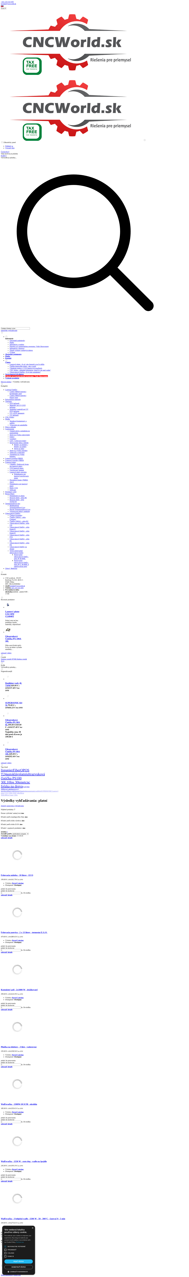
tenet (21, 782)
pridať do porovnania (8, 889)
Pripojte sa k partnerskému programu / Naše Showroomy (29, 346)
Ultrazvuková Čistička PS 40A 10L (12, 751)
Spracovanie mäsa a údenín (19, 443)
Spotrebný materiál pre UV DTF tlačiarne (19, 410)
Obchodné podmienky (17, 340)
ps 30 (14, 782)
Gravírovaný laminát (17, 470)
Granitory (13, 439)
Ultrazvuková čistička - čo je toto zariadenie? (25, 372)
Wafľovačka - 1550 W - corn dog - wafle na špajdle (24, 1161)
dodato (25, 791)
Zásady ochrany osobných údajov (21, 350)
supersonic (31, 791)
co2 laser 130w (12, 795)
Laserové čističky (11, 390)
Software (13, 490)
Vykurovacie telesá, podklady (20, 511)
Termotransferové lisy (12, 504)
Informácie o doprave (17, 348)
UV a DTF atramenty (17, 413)
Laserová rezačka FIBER (14, 458)
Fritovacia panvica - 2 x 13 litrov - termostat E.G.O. (24, 932)
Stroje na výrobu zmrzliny (19, 450)
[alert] (18, 1250)
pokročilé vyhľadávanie (9, 330)
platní (23, 774)
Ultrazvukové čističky (12, 513)
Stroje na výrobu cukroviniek (20, 435)
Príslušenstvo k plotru (17, 496)
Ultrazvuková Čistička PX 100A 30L (13, 638)
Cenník (3, 657)
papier (8, 770)
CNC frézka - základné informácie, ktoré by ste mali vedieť (30, 370)
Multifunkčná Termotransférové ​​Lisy (17, 506)
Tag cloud (4, 767)
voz (36, 791)
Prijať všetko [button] (18, 1261)
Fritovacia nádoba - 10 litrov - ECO (17, 875)
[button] (2, 6)
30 (20, 836)
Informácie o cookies (17, 344)
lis (2, 770)
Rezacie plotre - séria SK (18, 498)
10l (9, 782)
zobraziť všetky (6, 653)
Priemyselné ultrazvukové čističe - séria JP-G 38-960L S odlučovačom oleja (21, 563)
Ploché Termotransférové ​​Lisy (20, 509)
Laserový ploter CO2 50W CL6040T (12, 613)
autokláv (13, 774)
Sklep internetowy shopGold (11, 1275)
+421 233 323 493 (7, 2)
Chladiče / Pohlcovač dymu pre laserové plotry (19, 465)
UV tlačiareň (14, 415)
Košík (3, 665)
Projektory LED (10, 492)
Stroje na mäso (19, 449)
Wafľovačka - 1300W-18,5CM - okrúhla (19, 1104)
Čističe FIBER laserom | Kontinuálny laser (18, 393)
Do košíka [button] (27, 893)
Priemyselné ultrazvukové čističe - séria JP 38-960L (21, 557)
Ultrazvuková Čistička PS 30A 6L (12, 722)
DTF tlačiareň (14, 403)
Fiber (16, 770)
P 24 (24, 787)
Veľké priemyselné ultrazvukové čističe (16, 552)
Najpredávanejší (6, 671)
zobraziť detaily (7, 838)
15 (18, 836)
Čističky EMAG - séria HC (19, 521)
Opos (21, 791)
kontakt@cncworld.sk (8, 4)
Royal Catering (18, 883)
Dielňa (7, 419)
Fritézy (12, 437)
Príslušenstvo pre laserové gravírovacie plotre (21, 476)
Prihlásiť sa (9, 146)
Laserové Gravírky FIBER (14, 460)
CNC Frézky (9, 417)
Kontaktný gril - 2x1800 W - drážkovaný (19, 990)
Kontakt (3, 574)
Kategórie (4, 386)
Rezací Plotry (10, 494)
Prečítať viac (20, 1242)
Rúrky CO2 (14, 488)
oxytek (12, 791)
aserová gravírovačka (10, 790)
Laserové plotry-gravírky (18, 472)
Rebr (39, 791)
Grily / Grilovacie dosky (18, 441)
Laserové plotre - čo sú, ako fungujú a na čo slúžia (27, 364)
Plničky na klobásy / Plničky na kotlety (21, 446)
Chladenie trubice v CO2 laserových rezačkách (26, 368)
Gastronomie (9, 429)
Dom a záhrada (10, 427)
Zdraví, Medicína (11, 568)
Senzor (17, 791)
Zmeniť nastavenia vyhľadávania (12, 806)
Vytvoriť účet (9, 148)
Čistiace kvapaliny (16, 515)
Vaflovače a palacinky (17, 452)
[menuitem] (87, 344)
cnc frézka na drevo (15, 784)
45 (22, 836)
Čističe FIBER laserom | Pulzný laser (18, 396)
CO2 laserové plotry (17, 468)
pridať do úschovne (7, 891)
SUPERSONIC (46, 791)
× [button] (32, 1228)
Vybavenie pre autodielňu (18, 425)
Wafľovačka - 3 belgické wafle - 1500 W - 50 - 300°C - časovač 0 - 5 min (33, 1219)
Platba (12, 342)
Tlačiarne (8, 401)
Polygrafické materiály (13, 399)
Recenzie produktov (8, 600)
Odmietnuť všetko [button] (18, 1267)
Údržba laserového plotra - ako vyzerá (23, 366)
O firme (12, 352)
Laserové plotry (10, 462)
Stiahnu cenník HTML (9, 659)
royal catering (8, 789)
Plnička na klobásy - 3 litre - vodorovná (19, 1047)
